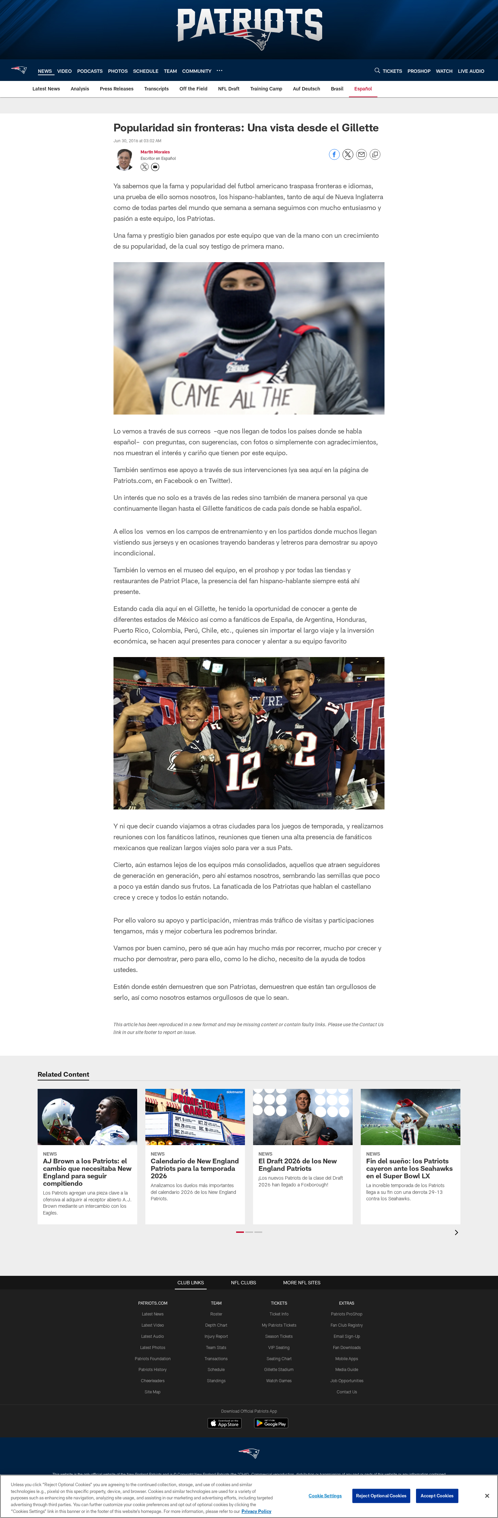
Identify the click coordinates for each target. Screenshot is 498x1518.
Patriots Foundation (153, 1358)
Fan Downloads (347, 1347)
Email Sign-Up (347, 1336)
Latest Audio (152, 1336)
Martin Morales (155, 151)
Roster (216, 1313)
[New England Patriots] (249, 1454)
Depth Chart (216, 1325)
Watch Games (279, 1380)
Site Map (153, 1391)
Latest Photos (152, 1347)
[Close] (487, 1496)
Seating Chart (279, 1358)
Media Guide (346, 1369)
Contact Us (347, 1391)
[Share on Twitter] (348, 158)
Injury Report (216, 1336)
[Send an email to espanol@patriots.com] (155, 167)
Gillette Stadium (279, 1369)
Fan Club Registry (347, 1325)
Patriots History (153, 1369)
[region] (249, 1496)
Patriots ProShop (346, 1313)
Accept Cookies (437, 1495)
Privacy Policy (256, 1511)
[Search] (377, 70)
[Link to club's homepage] (19, 70)
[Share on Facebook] (334, 158)
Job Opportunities (347, 1380)
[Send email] (361, 158)
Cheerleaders (153, 1380)
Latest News (153, 1313)
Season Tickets (279, 1336)
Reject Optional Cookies (381, 1495)
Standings (216, 1380)
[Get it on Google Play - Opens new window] (271, 1426)
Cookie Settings (325, 1495)
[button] (240, 1232)
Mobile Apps (346, 1358)
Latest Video (153, 1325)
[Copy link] (375, 155)
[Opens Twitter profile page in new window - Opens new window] (145, 167)
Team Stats (216, 1347)
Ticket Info (279, 1313)
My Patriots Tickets (279, 1325)
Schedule (216, 1369)
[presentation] (457, 1233)
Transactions (216, 1358)
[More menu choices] (219, 70)
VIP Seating (279, 1347)
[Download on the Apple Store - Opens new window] (225, 1424)
